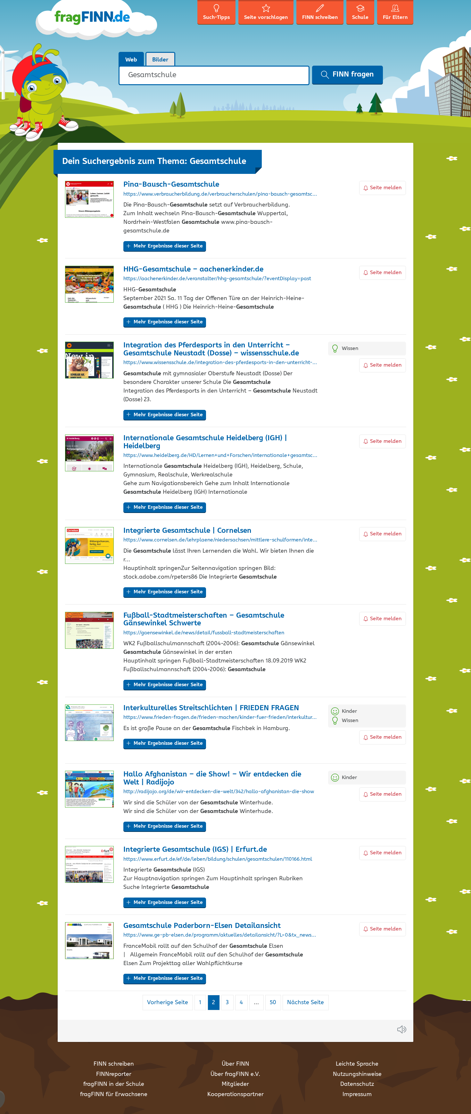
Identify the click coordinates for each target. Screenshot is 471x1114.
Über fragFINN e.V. (235, 1074)
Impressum (357, 1094)
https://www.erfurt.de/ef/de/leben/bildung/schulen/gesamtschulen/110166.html (217, 859)
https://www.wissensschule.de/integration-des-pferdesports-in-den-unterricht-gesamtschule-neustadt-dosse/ (220, 363)
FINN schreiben (114, 1064)
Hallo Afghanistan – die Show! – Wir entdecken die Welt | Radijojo (212, 778)
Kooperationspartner (235, 1094)
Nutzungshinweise (357, 1074)
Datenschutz (357, 1084)
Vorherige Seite (167, 1002)
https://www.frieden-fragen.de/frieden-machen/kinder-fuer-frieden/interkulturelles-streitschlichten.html (220, 717)
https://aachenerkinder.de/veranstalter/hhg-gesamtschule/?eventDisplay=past (217, 279)
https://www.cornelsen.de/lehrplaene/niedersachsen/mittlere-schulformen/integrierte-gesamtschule (220, 540)
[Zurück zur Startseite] (108, 25)
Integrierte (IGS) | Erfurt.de (195, 849)
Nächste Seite (305, 1002)
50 (275, 1002)
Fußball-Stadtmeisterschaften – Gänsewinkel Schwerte (203, 619)
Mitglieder (235, 1084)
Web (131, 59)
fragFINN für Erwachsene (113, 1094)
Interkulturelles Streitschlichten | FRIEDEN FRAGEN (211, 708)
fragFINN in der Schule (113, 1084)
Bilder (160, 59)
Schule (360, 17)
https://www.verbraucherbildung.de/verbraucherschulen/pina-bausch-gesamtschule (220, 194)
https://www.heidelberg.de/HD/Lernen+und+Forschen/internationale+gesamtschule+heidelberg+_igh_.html (220, 455)
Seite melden (385, 188)
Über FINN (235, 1064)
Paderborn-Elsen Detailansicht (202, 925)
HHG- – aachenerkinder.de (193, 269)
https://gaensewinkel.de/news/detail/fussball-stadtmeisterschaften (203, 633)
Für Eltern (395, 17)
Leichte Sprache (357, 1064)
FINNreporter (113, 1074)
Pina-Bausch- (171, 184)
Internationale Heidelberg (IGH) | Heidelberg (205, 442)
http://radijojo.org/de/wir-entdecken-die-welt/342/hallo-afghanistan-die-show (218, 792)
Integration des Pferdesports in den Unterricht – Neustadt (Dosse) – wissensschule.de (211, 349)
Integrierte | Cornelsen (187, 530)
